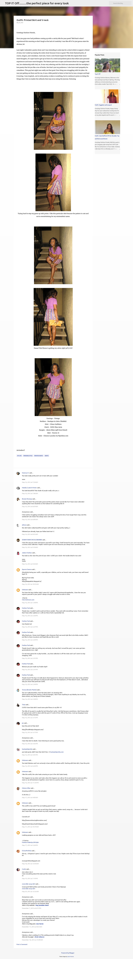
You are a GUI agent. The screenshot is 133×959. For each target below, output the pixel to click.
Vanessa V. (25, 473)
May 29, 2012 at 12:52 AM (30, 891)
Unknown (25, 589)
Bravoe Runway (27, 499)
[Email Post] (18, 453)
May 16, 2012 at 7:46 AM (30, 493)
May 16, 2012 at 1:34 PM (30, 602)
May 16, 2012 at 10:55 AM (30, 584)
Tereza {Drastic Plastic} (29, 690)
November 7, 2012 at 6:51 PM (31, 908)
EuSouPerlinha (26, 850)
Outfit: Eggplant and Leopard (103, 105)
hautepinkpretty (27, 749)
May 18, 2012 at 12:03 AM (30, 863)
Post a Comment (22, 944)
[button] (18, 26)
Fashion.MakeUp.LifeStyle (30, 842)
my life (19, 455)
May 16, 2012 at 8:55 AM (30, 534)
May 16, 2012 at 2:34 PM (30, 684)
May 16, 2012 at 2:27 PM (30, 627)
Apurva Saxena (27, 569)
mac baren (39, 924)
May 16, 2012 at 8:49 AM (30, 519)
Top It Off (97, 74)
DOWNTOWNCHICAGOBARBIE (32, 540)
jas (23, 723)
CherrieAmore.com (28, 600)
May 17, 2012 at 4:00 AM (30, 797)
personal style (28, 455)
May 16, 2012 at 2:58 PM (30, 699)
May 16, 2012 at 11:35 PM (30, 782)
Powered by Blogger (67, 953)
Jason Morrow (70, 956)
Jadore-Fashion (27, 553)
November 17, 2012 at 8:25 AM (32, 927)
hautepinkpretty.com (57, 752)
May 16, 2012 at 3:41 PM (30, 755)
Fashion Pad (26, 608)
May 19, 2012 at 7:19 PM (30, 878)
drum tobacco (39, 937)
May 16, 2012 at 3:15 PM (30, 717)
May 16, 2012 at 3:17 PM (30, 732)
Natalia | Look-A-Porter (29, 487)
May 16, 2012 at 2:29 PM (30, 640)
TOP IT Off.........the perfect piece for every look (37, 3)
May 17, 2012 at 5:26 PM (30, 845)
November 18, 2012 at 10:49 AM (32, 940)
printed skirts (38, 455)
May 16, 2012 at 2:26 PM (30, 615)
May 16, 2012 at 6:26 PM (30, 766)
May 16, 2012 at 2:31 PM (30, 658)
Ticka (23, 704)
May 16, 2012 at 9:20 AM (30, 564)
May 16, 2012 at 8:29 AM (30, 506)
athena (24, 525)
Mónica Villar (26, 788)
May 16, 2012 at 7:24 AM (30, 482)
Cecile (24, 869)
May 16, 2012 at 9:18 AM (30, 547)
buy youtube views (42, 905)
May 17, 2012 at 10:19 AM (30, 827)
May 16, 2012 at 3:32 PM (30, 743)
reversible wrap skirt (28, 884)
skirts (46, 455)
